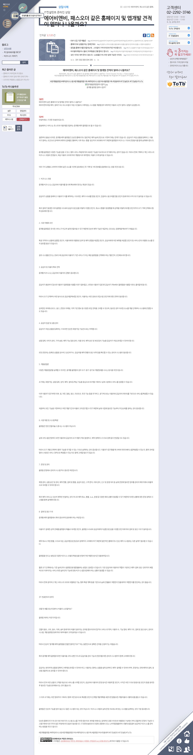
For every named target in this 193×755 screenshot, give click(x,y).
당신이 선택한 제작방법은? (178, 59)
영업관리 (23, 111)
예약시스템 (9, 119)
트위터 (148, 35)
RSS (152, 35)
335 (91, 60)
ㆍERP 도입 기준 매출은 (111, 41)
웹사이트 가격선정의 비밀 (179, 62)
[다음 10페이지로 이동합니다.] (95, 60)
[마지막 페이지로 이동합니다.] (98, 60)
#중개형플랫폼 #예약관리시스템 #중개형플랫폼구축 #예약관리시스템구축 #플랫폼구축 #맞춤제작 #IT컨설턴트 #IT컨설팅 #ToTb (96, 81)
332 (80, 60)
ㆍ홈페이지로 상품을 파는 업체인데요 (110, 44)
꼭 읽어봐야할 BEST (12, 52)
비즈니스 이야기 (10, 56)
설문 (9, 111)
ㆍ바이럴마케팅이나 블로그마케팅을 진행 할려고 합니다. (111, 51)
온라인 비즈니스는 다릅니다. (179, 66)
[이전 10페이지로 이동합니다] (73, 60)
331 (77, 60)
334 (87, 60)
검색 (23, 62)
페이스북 (144, 35)
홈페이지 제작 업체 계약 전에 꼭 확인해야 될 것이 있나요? (16, 77)
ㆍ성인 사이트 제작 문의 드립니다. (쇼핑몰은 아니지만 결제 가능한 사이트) (111, 55)
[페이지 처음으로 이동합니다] (71, 60)
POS (9, 115)
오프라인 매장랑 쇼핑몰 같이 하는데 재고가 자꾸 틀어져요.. (16, 80)
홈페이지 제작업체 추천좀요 (13, 73)
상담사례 (7, 48)
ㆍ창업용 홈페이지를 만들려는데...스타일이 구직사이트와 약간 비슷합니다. (111, 48)
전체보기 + (23, 119)
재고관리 (23, 115)
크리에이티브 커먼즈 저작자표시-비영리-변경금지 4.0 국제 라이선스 (85, 741)
